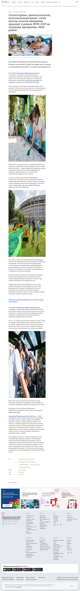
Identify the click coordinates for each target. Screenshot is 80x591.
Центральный (21, 472)
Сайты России (20, 579)
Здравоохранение (30, 515)
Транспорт (28, 517)
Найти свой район (30, 540)
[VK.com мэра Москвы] (57, 525)
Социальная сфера (30, 519)
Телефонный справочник (45, 547)
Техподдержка (8, 579)
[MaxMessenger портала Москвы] (3, 523)
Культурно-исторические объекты (31, 544)
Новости (4, 6)
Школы (27, 550)
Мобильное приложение (15, 566)
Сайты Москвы (20, 577)
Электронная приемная (45, 546)
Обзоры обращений (44, 549)
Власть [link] (37, 2)
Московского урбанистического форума (28, 73)
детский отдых (31, 459)
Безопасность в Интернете (56, 550)
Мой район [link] (49, 2)
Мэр (54, 513)
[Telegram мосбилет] (68, 552)
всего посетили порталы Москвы (67, 579)
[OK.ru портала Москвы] (12, 523)
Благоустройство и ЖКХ (31, 526)
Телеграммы (56, 520)
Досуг (10, 12)
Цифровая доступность (8, 577)
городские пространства (24, 467)
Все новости (13, 482)
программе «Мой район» (33, 80)
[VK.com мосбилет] (71, 552)
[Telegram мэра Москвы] (60, 525)
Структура (69, 515)
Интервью (55, 519)
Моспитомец (56, 554)
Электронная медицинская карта (57, 545)
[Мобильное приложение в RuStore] (28, 569)
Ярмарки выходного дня (31, 552)
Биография (55, 517)
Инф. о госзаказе (30, 577)
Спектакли (69, 540)
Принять (71, 585)
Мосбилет (69, 537)
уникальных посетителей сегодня (67, 577)
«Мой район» (33, 183)
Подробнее (18, 587)
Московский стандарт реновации (58, 557)
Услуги (41, 513)
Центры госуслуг (43, 525)
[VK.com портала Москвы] (6, 523)
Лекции (68, 546)
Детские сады (29, 549)
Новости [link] (14, 2)
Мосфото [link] (43, 2)
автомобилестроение (23, 464)
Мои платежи (43, 528)
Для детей (69, 543)
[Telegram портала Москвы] (9, 523)
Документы (69, 520)
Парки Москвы (56, 547)
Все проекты (56, 559)
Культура (28, 525)
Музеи (68, 545)
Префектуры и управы (72, 519)
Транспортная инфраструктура (30, 555)
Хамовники (20, 474)
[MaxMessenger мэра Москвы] (54, 525)
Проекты (55, 537)
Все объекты (29, 556)
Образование (29, 520)
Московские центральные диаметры (58, 553)
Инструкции (42, 540)
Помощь (42, 537)
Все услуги (42, 523)
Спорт (27, 531)
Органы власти (70, 517)
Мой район (24, 469)
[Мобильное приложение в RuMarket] (38, 569)
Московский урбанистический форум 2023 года (22, 416)
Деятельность (56, 515)
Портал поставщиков (31, 579)
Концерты (69, 548)
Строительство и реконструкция (30, 523)
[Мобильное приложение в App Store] (8, 569)
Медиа (54, 522)
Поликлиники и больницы (29, 547)
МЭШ (54, 543)
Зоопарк (69, 541)
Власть (68, 513)
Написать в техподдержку (43, 542)
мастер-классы (22, 459)
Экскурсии (69, 549)
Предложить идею (44, 544)
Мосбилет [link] (26, 2)
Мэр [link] (32, 2)
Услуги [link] (20, 2)
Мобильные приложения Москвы (58, 541)
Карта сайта (42, 577)
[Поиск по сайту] (60, 2)
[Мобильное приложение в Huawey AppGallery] (18, 569)
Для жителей (42, 515)
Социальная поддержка (45, 521)
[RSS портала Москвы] (15, 523)
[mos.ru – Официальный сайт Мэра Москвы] (6, 2)
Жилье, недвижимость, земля (45, 520)
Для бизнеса (42, 526)
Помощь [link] (55, 2)
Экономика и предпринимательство (31, 529)
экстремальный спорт (35, 464)
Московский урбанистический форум (27, 461)
